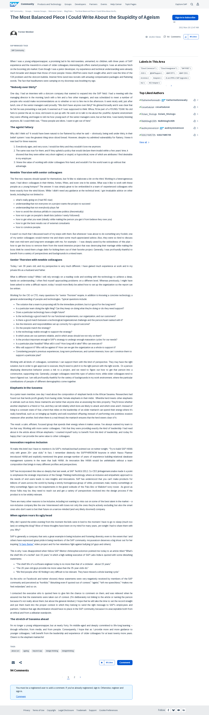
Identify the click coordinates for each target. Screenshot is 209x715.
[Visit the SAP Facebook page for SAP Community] (168, 710)
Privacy (26, 710)
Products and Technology (49, 4)
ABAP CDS (183, 73)
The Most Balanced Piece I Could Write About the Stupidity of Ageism (85, 17)
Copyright (51, 710)
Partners (93, 4)
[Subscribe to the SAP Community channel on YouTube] (178, 710)
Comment (21, 696)
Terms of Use (38, 710)
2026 (143, 73)
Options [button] (173, 22)
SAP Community (16, 11)
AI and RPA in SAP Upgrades (176, 78)
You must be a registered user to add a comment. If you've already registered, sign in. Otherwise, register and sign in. (69, 689)
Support (93, 710)
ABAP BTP (170, 73)
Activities (144, 78)
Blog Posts (68, 11)
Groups (68, 4)
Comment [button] (124, 662)
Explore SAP (181, 4)
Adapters (156, 78)
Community (27, 4)
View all (143, 142)
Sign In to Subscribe (185, 17)
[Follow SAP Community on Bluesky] (173, 710)
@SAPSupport (155, 73)
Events (104, 4)
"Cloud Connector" (148, 68)
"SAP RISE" (185, 68)
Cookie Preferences (108, 710)
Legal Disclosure (66, 710)
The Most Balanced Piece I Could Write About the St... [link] (95, 11)
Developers (80, 4)
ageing (26, 651)
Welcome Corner (55, 11)
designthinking (68, 651)
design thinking (52, 651)
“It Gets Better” (26, 544)
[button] (186, 36)
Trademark (81, 710)
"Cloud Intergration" (168, 68)
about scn (15, 651)
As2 (142, 83)
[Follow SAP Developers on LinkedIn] (184, 710)
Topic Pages (130, 4)
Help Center (116, 4)
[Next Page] (80, 677)
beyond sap (37, 651)
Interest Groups (40, 11)
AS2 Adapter (154, 83)
